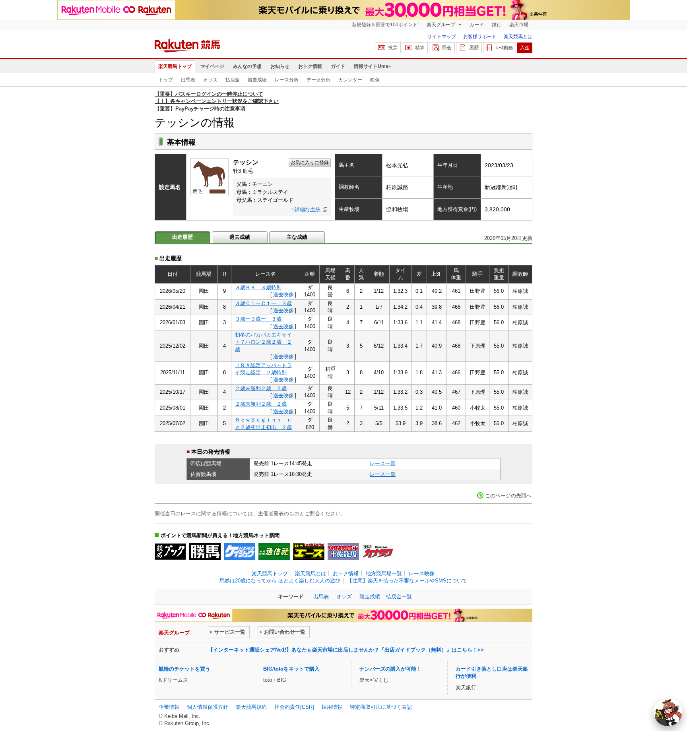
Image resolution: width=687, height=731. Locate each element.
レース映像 (422, 573)
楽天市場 (518, 24)
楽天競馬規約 (251, 707)
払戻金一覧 (399, 596)
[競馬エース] (308, 551)
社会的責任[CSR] (294, 707)
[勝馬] (205, 551)
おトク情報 (310, 66)
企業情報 (169, 707)
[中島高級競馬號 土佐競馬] (343, 551)
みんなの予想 (247, 66)
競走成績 (257, 80)
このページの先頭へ (508, 496)
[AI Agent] (668, 712)
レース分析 (287, 80)
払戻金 (232, 80)
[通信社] (274, 551)
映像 (375, 80)
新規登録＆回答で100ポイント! (385, 24)
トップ (166, 80)
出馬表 (188, 80)
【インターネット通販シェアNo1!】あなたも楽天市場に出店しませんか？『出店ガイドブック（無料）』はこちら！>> (346, 650)
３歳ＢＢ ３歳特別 (258, 287)
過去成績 (239, 237)
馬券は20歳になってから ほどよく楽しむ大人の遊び (279, 581)
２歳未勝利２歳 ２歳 (261, 388)
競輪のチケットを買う (184, 669)
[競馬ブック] (170, 551)
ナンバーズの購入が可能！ (390, 669)
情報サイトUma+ (372, 66)
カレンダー (350, 80)
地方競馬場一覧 (384, 573)
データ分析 (318, 80)
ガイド (338, 66)
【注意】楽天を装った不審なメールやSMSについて (407, 581)
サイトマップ (441, 36)
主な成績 (297, 237)
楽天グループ (441, 24)
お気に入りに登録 (310, 162)
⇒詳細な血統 (304, 210)
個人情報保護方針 (207, 707)
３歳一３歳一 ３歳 (258, 319)
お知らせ (279, 66)
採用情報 (332, 707)
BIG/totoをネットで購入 (291, 669)
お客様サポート (480, 36)
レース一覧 (383, 463)
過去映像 (283, 295)
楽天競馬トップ (175, 66)
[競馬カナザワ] (378, 551)
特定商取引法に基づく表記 (381, 707)
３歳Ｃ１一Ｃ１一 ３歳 (263, 303)
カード (477, 24)
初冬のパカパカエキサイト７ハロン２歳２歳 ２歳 (263, 342)
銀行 (496, 24)
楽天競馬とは (518, 36)
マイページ (212, 66)
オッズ (210, 80)
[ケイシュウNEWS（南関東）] (239, 551)
